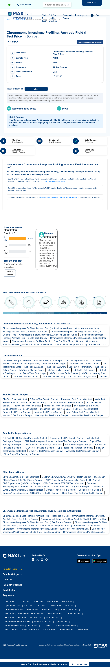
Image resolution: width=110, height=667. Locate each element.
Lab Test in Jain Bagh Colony (26, 363)
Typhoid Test (61, 621)
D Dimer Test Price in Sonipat (44, 399)
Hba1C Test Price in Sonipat (35, 402)
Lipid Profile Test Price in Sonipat (67, 402)
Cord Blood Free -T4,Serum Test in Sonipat (82, 492)
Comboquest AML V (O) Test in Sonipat (71, 486)
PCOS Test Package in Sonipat (40, 447)
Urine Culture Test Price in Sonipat (82, 412)
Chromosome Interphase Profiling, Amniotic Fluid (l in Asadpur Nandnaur (38, 328)
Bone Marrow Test (30, 629)
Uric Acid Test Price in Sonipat (48, 412)
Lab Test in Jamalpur (34, 366)
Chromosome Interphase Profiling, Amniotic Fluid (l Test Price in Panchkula (53, 528)
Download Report (67, 16)
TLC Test (45, 625)
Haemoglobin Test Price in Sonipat (52, 415)
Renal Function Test (14, 625)
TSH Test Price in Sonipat (86, 405)
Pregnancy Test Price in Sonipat (76, 399)
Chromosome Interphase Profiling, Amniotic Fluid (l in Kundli (48, 334)
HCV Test (9, 617)
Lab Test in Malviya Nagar (31, 370)
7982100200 (25, 4)
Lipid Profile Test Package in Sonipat (75, 447)
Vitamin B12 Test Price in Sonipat (87, 415)
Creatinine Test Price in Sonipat (55, 408)
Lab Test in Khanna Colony (26, 376)
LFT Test (41, 605)
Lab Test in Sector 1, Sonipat (82, 376)
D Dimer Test (24, 601)
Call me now (81, 664)
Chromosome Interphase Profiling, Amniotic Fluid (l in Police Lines (51, 343)
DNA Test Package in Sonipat (39, 441)
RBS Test (46, 609)
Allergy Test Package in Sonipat (71, 441)
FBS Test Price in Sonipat (85, 408)
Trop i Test (60, 609)
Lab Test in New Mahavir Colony (84, 363)
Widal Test (67, 601)
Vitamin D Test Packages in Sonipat (46, 450)
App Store (61, 181)
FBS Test (73, 609)
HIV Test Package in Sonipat (79, 444)
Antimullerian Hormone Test (31, 613)
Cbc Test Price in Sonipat (15, 399)
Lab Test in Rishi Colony (81, 366)
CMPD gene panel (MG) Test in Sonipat (22, 483)
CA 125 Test (49, 629)
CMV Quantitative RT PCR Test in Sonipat (63, 483)
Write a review (10, 273)
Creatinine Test (73, 613)
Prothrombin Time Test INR (17, 621)
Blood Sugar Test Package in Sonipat (21, 454)
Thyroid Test (55, 605)
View (55, 71)
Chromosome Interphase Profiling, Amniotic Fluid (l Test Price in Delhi (36, 515)
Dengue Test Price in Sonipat (17, 412)
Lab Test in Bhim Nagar (54, 363)
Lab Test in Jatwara (56, 366)
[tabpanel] (46, 248)
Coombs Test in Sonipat (90, 489)
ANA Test (9, 613)
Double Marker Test (14, 609)
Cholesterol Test (66, 629)
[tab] (12, 570)
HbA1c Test (52, 601)
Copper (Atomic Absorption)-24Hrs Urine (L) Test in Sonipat (31, 492)
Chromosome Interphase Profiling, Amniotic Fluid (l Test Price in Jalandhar (54, 530)
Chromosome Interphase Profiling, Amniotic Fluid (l (58, 197)
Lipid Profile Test (13, 605)
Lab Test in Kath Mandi (84, 370)
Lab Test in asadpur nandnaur (17, 360)
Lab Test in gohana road (77, 360)
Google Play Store (48, 181)
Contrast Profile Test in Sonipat (61, 489)
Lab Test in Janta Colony (54, 376)
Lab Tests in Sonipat (18, 20)
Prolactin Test (36, 617)
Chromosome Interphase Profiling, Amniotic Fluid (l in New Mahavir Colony (48, 341)
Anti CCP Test (11, 629)
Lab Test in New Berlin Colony (63, 373)
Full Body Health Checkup (53, 18)
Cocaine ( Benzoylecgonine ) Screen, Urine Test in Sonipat (49, 485)
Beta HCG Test (55, 613)
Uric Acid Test (53, 617)
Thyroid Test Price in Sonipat (27, 405)
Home (8, 20)
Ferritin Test (32, 609)
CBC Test (9, 601)
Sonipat (81, 15)
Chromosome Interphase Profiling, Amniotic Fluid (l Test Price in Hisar (74, 519)
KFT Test (28, 605)
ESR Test (38, 601)
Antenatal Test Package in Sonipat (82, 450)
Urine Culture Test (43, 621)
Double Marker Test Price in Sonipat (20, 408)
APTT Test (33, 625)
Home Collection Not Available (90, 42)
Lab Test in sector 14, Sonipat (48, 360)
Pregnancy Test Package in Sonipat (67, 438)
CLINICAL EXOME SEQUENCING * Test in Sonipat (66, 476)
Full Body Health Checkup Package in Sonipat (25, 438)
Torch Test (83, 629)
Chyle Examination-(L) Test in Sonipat (21, 476)
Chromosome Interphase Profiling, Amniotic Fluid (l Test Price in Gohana (37, 522)
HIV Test (22, 617)
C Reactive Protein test (65, 625)
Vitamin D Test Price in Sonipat (18, 415)
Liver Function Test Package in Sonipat (43, 444)
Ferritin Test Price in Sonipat (57, 405)
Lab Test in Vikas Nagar (58, 370)
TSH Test (69, 605)
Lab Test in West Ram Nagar (32, 373)
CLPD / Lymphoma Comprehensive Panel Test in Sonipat (72, 480)
